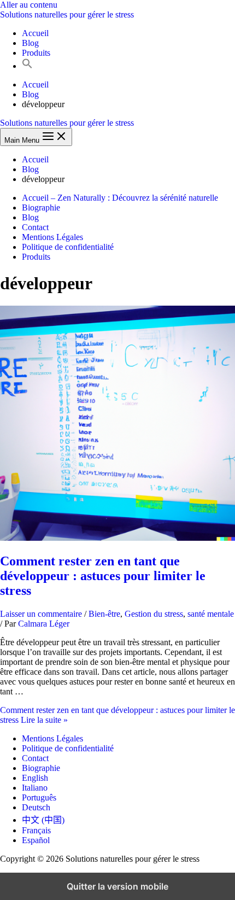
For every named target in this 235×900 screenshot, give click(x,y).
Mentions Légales (52, 237)
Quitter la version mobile (117, 886)
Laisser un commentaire (41, 613)
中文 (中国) (43, 820)
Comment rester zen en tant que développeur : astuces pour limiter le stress (102, 576)
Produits (36, 52)
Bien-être (104, 613)
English (35, 777)
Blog (30, 43)
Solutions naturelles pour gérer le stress (67, 14)
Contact (35, 227)
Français (36, 830)
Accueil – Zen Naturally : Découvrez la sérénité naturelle (120, 197)
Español (36, 840)
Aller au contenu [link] (28, 4)
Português (39, 797)
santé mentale (210, 613)
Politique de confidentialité (68, 247)
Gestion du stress (154, 613)
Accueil (35, 33)
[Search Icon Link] (27, 66)
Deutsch (36, 807)
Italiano (35, 787)
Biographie (41, 207)
